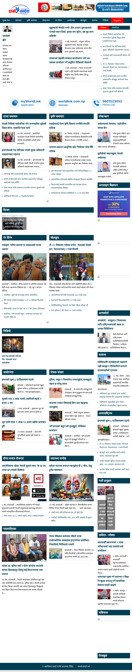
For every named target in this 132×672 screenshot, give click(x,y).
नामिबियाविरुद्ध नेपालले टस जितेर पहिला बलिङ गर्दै (69, 305)
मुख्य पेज (6, 20)
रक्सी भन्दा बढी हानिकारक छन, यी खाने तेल (67, 512)
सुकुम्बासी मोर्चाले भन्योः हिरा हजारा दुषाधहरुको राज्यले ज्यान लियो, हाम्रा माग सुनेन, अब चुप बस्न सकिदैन (71, 31)
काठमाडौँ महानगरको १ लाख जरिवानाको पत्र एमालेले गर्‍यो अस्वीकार (102, 515)
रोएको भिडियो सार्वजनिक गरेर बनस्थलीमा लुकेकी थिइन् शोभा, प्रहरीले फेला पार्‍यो (114, 37)
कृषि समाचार (32, 20)
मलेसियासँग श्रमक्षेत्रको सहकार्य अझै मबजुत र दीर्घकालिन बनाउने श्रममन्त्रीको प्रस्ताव (112, 366)
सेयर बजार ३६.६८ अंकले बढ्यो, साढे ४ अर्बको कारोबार (24, 516)
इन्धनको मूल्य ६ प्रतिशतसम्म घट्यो (18, 379)
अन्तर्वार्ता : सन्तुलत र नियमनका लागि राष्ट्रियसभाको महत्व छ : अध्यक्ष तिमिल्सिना (112, 324)
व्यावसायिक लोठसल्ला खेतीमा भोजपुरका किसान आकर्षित (72, 179)
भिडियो (105, 20)
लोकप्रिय (115, 28)
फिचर (6, 210)
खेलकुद (83, 20)
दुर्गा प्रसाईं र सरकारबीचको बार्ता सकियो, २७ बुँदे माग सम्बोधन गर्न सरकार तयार (14, 223)
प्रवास (94, 20)
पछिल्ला (103, 28)
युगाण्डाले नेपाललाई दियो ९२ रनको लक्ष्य (66, 300)
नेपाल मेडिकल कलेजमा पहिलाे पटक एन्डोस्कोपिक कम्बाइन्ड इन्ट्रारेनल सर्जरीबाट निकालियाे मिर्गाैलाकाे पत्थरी (69, 540)
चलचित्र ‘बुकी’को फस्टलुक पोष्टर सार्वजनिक (20, 295)
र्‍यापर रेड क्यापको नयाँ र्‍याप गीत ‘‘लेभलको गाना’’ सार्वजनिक (11, 359)
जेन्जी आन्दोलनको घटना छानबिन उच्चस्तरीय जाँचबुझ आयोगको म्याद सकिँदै (115, 79)
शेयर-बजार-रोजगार (13, 458)
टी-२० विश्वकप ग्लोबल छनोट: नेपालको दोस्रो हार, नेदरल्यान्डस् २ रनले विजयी (116, 67)
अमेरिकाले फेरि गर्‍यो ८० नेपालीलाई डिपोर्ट (19, 196)
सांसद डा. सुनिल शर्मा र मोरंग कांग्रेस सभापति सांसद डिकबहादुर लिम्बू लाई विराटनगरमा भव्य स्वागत (22, 569)
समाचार (18, 20)
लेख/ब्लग (46, 20)
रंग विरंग (58, 20)
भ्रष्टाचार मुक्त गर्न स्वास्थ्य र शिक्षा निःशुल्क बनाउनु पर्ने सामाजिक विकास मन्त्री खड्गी (113, 580)
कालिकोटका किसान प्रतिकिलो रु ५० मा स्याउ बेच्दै (70, 193)
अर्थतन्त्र (71, 20)
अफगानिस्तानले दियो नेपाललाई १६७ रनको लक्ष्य (68, 295)
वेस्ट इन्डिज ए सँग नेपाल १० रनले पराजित (66, 310)
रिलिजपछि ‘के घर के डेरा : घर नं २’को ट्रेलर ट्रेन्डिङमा (24, 309)
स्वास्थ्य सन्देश (58, 458)
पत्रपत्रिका (9, 528)
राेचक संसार (57, 372)
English (117, 20)
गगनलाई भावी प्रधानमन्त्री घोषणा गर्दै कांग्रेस (20, 174)
